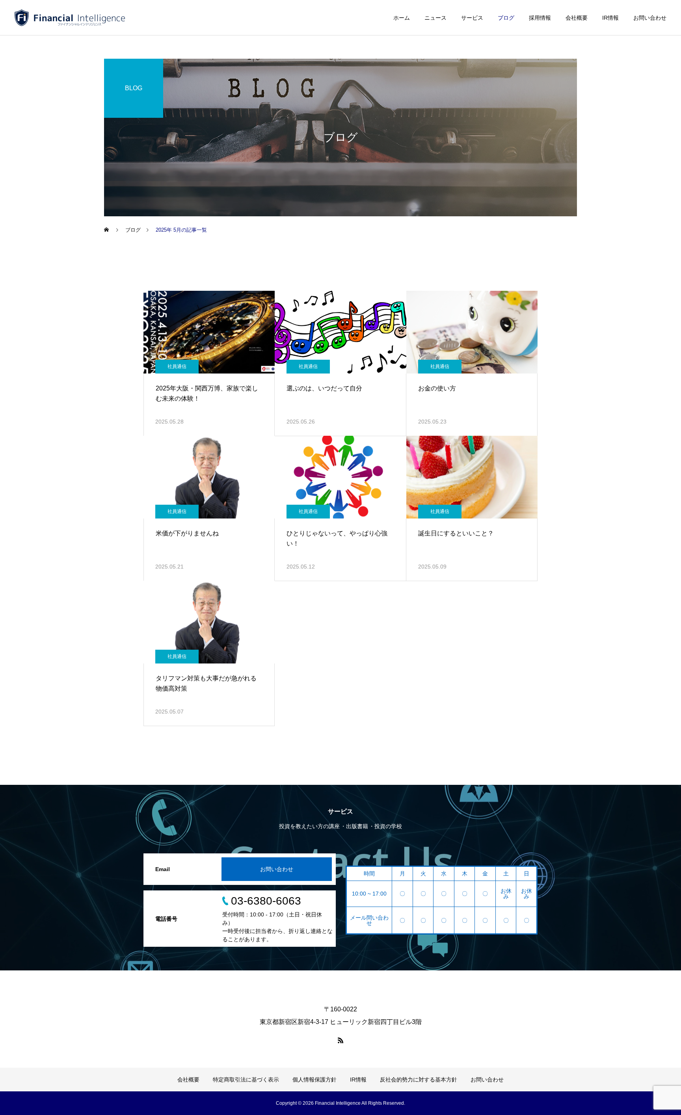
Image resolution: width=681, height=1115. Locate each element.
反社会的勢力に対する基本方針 (418, 1079)
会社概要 (577, 18)
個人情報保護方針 (314, 1079)
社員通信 (176, 366)
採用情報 (540, 18)
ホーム (401, 18)
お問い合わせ (649, 18)
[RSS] (340, 1040)
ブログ (506, 18)
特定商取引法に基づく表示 (246, 1079)
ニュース (435, 18)
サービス (472, 18)
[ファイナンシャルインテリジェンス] (70, 17)
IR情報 (610, 18)
